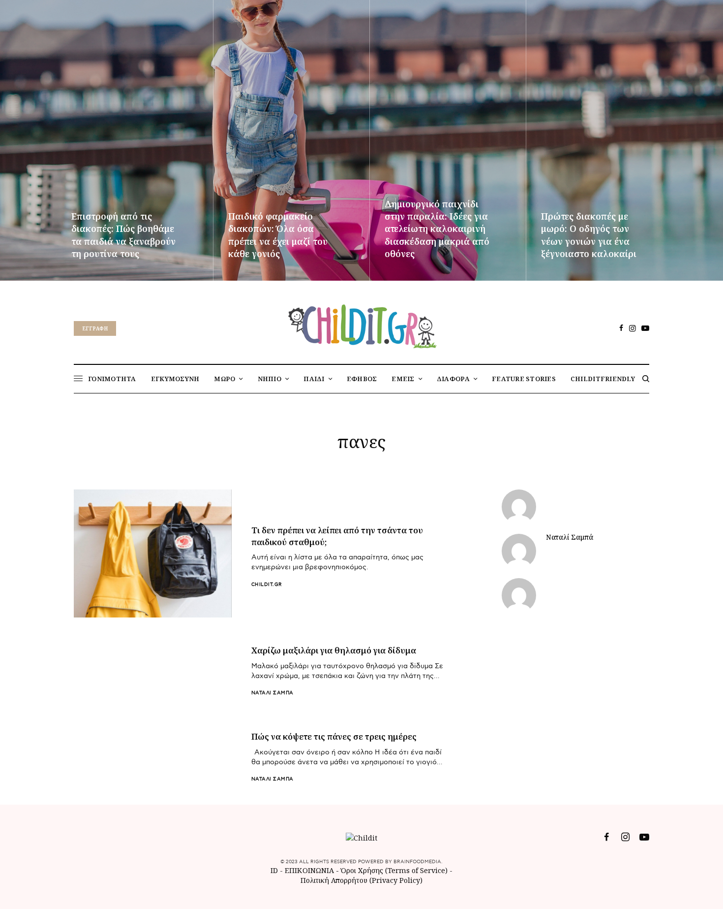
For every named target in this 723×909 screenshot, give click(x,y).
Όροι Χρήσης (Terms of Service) (394, 870)
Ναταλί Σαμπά (272, 693)
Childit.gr (266, 584)
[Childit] (361, 324)
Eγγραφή (95, 328)
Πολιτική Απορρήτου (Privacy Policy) (361, 880)
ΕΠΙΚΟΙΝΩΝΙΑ (310, 870)
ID (274, 870)
